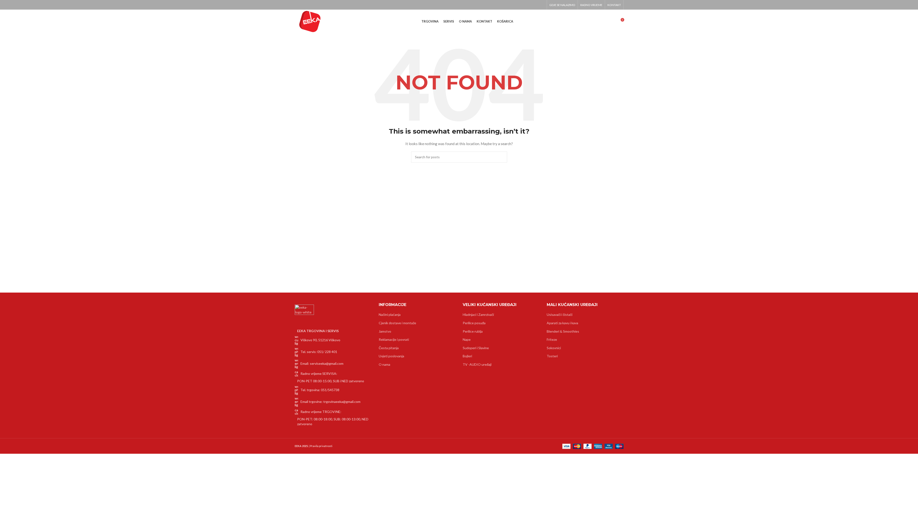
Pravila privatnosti (321, 445)
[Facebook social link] (541, 4)
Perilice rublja (473, 331)
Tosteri (552, 356)
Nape (467, 339)
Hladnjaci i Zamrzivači (478, 314)
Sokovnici (554, 348)
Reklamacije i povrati (394, 339)
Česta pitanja (389, 348)
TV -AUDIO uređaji (477, 364)
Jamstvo (385, 331)
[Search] (611, 21)
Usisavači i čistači (559, 314)
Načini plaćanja (390, 314)
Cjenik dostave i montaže (397, 323)
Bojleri (467, 356)
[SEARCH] (501, 157)
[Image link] (304, 314)
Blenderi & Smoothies (563, 331)
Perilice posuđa (474, 323)
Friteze (552, 339)
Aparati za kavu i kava (562, 323)
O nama (384, 364)
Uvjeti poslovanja (391, 356)
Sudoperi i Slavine (476, 348)
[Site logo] (310, 21)
